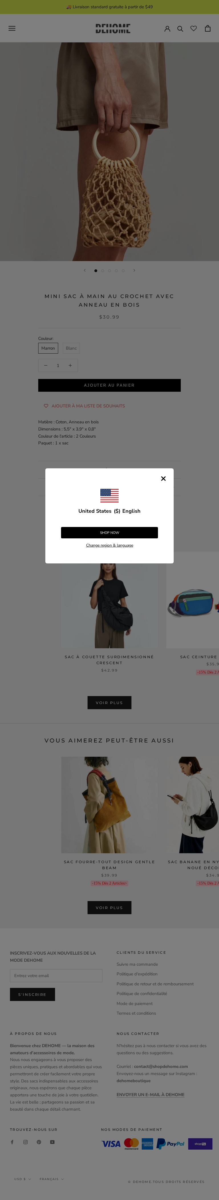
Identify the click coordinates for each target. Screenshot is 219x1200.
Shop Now (109, 532)
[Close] (163, 478)
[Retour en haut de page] (208, 895)
